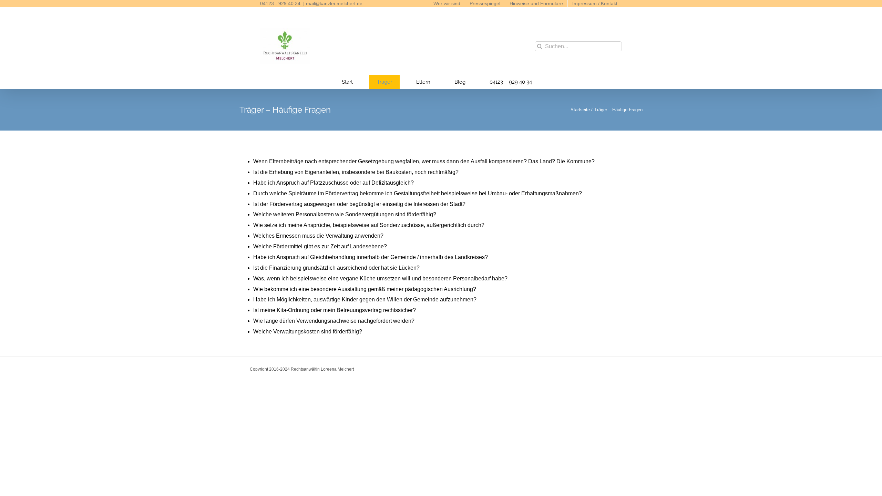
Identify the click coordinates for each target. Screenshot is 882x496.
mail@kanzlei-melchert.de (334, 3)
